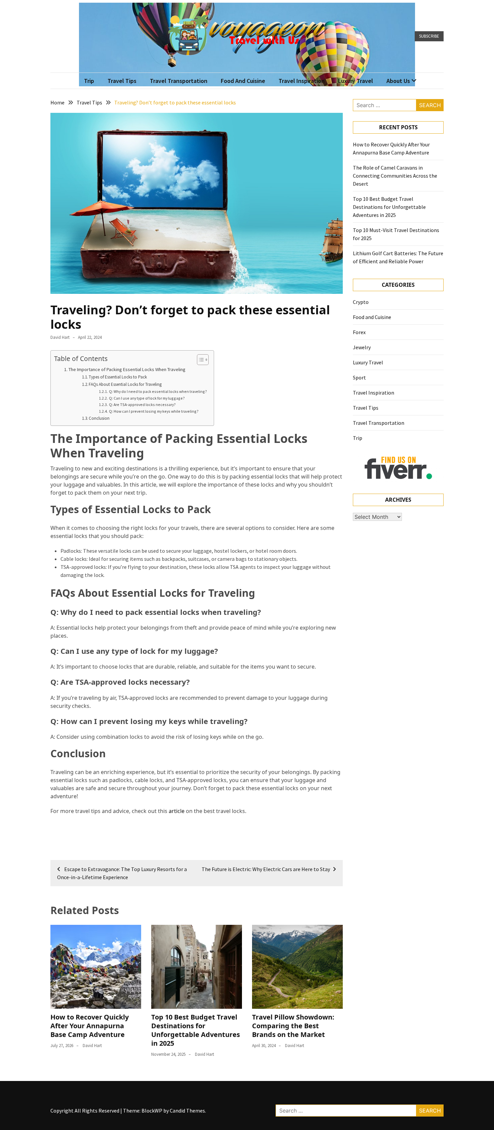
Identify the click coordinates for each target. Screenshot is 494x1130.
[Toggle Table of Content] (199, 359)
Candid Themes (187, 1110)
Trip (89, 81)
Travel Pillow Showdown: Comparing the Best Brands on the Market (293, 1025)
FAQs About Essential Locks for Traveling (125, 384)
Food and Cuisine (243, 81)
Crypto (361, 302)
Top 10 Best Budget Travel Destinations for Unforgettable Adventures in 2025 (195, 1030)
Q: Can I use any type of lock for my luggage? (146, 398)
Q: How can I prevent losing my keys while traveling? (153, 411)
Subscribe (429, 36)
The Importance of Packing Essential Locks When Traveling (127, 369)
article (176, 811)
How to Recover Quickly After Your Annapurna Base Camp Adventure (89, 1025)
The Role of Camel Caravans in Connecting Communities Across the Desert (395, 175)
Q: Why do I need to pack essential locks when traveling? (158, 391)
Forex (359, 332)
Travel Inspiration (302, 81)
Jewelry (362, 347)
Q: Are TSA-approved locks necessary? (142, 404)
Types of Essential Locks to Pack (118, 377)
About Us (398, 81)
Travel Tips (122, 81)
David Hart (60, 337)
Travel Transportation (178, 81)
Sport (359, 377)
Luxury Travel (355, 81)
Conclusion (99, 418)
